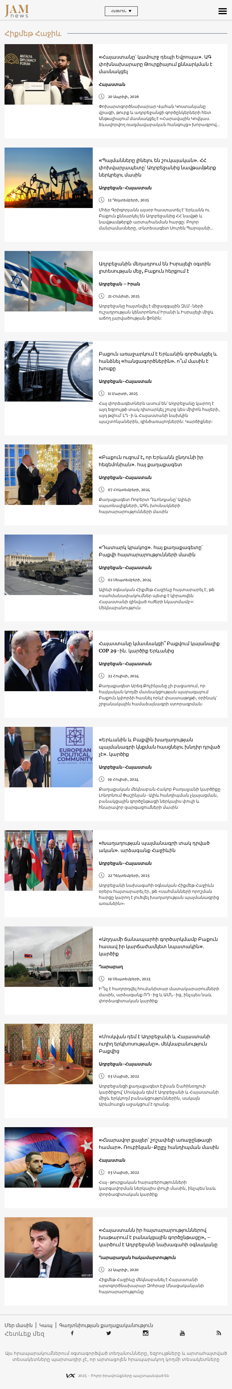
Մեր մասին (19, 1325)
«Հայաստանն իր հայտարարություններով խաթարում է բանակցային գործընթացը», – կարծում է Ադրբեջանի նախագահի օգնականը (158, 1237)
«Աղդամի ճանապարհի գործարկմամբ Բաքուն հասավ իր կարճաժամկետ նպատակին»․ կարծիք (158, 946)
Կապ (46, 1325)
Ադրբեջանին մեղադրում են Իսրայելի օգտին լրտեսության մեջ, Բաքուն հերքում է (155, 267)
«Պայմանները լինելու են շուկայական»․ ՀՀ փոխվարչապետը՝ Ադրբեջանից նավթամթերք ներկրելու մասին (157, 167)
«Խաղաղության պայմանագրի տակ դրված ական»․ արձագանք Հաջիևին (154, 846)
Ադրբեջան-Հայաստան (125, 187)
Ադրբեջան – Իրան (119, 284)
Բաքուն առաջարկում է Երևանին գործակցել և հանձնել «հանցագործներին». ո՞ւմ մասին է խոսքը (158, 361)
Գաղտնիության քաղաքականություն (106, 1325)
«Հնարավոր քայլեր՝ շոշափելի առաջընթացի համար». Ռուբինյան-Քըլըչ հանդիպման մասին (159, 1143)
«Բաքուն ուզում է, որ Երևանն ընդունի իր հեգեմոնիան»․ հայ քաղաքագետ (151, 460)
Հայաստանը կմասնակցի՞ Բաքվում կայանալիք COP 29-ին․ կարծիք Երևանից (159, 647)
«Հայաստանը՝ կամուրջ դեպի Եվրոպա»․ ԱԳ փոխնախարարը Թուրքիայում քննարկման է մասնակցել (155, 64)
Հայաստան (112, 84)
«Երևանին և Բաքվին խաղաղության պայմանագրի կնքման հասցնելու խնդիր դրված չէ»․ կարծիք (159, 747)
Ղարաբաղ (111, 966)
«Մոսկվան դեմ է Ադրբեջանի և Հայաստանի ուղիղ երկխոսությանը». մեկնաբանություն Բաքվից (154, 1043)
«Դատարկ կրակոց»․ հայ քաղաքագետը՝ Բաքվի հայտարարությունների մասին (151, 551)
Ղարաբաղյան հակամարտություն (137, 1257)
